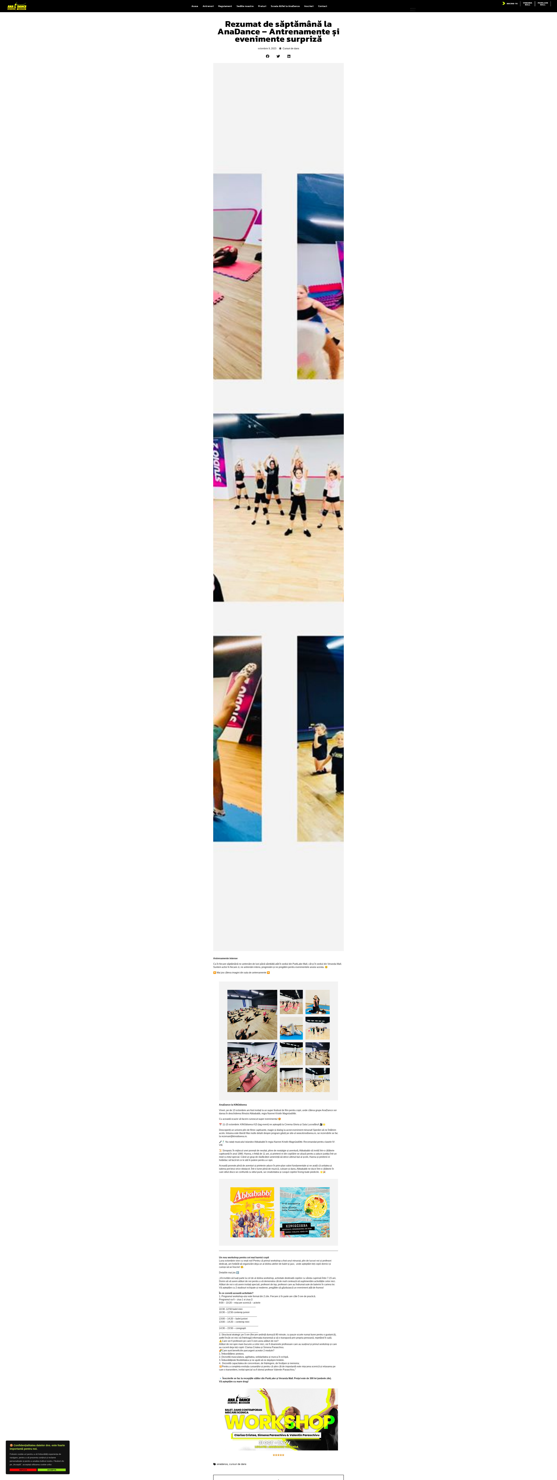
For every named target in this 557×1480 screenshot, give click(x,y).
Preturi (262, 6)
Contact (322, 6)
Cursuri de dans (291, 48)
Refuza (23, 1470)
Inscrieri (308, 6)
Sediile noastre (245, 6)
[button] (268, 56)
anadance (222, 1464)
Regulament (225, 6)
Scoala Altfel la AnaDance (285, 6)
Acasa (194, 6)
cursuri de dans (237, 1464)
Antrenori (208, 6)
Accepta (51, 1470)
